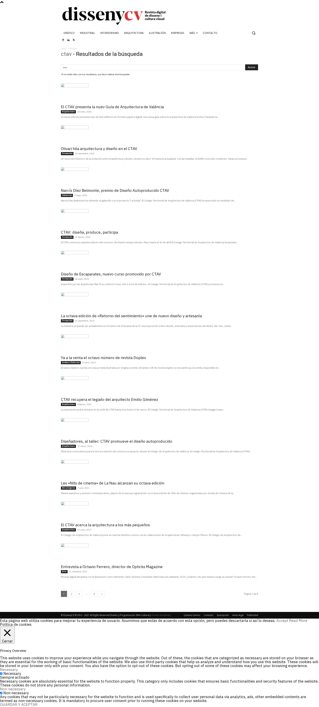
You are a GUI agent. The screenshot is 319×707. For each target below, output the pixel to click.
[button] (253, 32)
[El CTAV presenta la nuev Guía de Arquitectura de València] (159, 93)
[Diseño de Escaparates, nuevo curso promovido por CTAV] (159, 260)
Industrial (67, 195)
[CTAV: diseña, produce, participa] (159, 218)
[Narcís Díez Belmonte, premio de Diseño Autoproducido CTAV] (159, 176)
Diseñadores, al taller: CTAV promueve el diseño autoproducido (116, 441)
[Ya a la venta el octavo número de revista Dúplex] (159, 343)
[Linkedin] (68, 40)
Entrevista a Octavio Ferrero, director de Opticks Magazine (112, 566)
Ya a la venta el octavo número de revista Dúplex (103, 357)
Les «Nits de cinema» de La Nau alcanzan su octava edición (112, 483)
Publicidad (252, 615)
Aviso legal (237, 615)
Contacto (208, 615)
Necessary (12, 673)
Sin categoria (68, 488)
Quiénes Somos (192, 615)
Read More (298, 620)
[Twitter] (74, 40)
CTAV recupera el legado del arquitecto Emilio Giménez (109, 399)
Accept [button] (282, 620)
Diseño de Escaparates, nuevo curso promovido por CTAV (111, 274)
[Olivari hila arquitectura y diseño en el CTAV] (159, 134)
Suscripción (223, 615)
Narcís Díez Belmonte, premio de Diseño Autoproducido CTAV (115, 190)
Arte (64, 571)
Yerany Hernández (161, 615)
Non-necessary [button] (12, 688)
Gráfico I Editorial (71, 362)
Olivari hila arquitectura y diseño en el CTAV (99, 148)
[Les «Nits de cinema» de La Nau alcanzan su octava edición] (159, 469)
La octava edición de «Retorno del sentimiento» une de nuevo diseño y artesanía (131, 315)
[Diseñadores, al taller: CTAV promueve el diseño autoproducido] (159, 427)
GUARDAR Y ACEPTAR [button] (18, 704)
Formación (67, 153)
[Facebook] (63, 40)
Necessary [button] (9, 669)
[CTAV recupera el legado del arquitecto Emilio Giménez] (159, 385)
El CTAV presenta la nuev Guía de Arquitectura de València (112, 106)
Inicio (63, 48)
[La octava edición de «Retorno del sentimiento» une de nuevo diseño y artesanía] (159, 302)
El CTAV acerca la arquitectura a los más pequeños (105, 524)
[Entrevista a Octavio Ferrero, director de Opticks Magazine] (159, 552)
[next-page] (102, 594)
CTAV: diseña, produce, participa (89, 232)
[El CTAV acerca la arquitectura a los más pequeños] (159, 511)
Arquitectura (68, 111)
